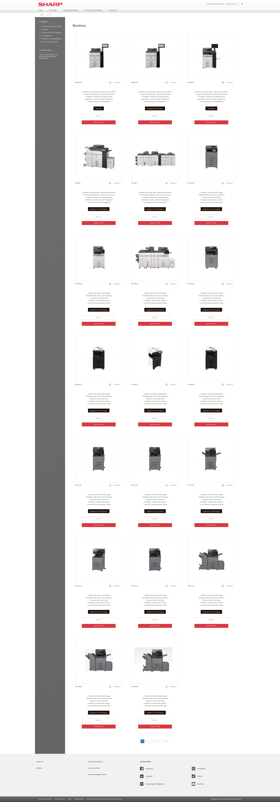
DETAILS (98, 116)
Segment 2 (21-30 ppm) (211, 209)
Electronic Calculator (50, 41)
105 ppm (98, 108)
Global (39, 768)
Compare (117, 82)
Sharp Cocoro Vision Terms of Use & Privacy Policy (104, 799)
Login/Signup (231, 4)
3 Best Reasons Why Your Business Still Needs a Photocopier (48, 56)
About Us (40, 762)
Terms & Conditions (45, 799)
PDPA (70, 799)
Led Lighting (46, 35)
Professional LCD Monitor (51, 32)
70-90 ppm (211, 108)
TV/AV (40, 10)
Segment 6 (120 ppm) (155, 108)
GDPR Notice (79, 799)
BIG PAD (45, 29)
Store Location (94, 768)
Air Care (53, 10)
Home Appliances (70, 10)
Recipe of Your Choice (215, 4)
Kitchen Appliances (93, 10)
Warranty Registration (97, 774)
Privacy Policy (60, 799)
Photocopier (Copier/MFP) (52, 26)
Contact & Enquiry (95, 762)
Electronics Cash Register (52, 38)
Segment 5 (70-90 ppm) (98, 209)
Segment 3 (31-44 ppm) (98, 411)
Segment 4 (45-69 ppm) (98, 511)
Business (113, 10)
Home (42, 15)
